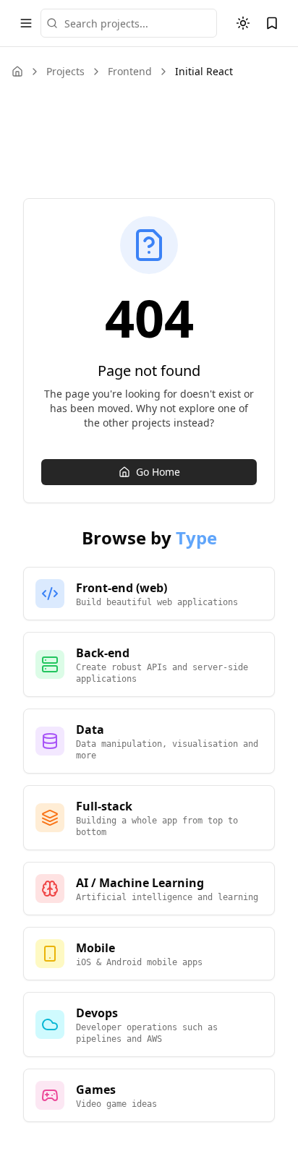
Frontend (130, 71)
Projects (65, 71)
